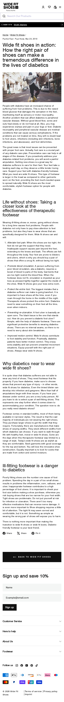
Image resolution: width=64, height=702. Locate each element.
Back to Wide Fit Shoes (34, 557)
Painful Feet (8, 39)
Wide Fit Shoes (17, 35)
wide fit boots (40, 524)
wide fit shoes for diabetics (16, 387)
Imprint (28, 694)
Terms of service (33, 691)
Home (5, 35)
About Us (8, 641)
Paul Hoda (19, 39)
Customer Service (12, 621)
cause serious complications (37, 133)
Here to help (9, 631)
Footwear (8, 651)
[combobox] (32, 16)
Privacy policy (50, 691)
